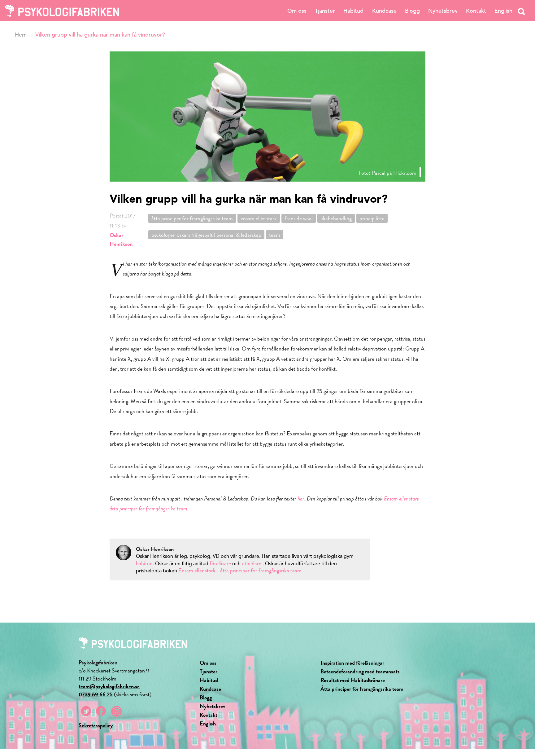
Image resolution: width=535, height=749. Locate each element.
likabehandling (336, 218)
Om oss (297, 10)
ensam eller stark (259, 218)
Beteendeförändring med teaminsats (360, 671)
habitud (144, 563)
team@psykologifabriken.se (109, 686)
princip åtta (372, 218)
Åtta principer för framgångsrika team (361, 689)
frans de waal (299, 218)
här (301, 498)
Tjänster (325, 10)
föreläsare (221, 563)
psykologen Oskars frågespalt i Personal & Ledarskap (206, 235)
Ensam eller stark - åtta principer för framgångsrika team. (240, 570)
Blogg (412, 10)
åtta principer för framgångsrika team (192, 218)
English (503, 10)
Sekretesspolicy (96, 725)
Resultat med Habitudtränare (352, 680)
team (274, 235)
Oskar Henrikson (121, 239)
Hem (21, 34)
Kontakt (476, 10)
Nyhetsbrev (443, 10)
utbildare (251, 563)
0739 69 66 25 (96, 694)
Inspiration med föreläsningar (352, 663)
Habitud (353, 10)
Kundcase (384, 10)
